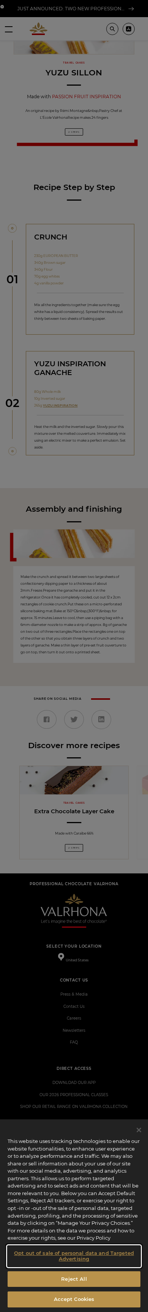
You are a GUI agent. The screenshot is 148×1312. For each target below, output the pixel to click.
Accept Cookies (74, 1299)
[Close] (139, 1130)
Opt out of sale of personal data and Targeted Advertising (74, 1256)
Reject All (74, 1279)
